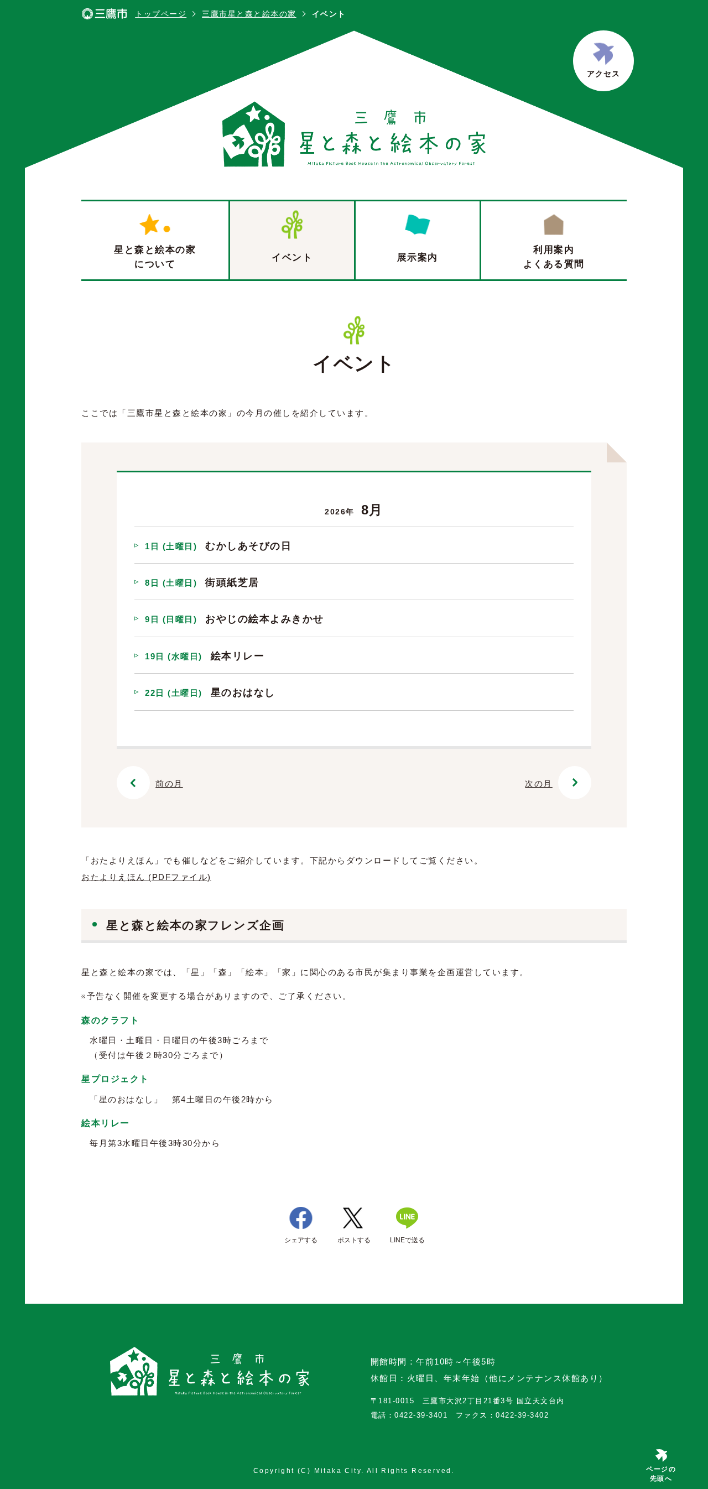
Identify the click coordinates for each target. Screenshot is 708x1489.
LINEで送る (407, 1240)
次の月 (539, 783)
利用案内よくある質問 (554, 256)
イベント (292, 257)
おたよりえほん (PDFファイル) (146, 877)
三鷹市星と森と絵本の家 (249, 13)
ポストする (354, 1240)
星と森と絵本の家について (155, 256)
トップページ (160, 13)
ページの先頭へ (661, 1473)
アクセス (603, 73)
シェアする (300, 1240)
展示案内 (417, 257)
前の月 (169, 783)
